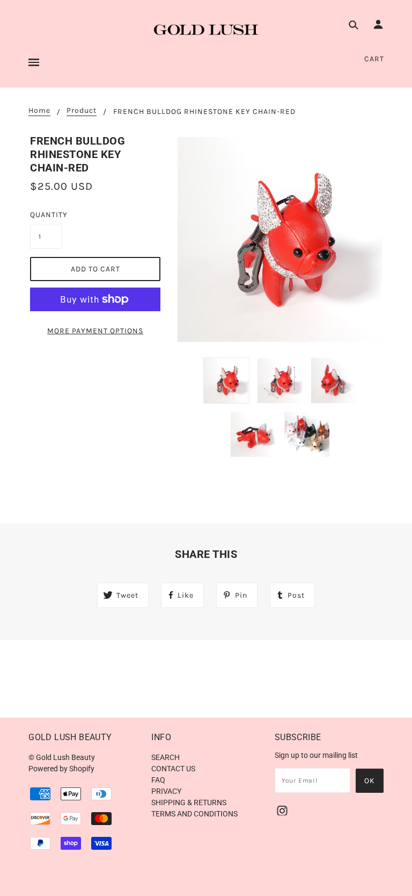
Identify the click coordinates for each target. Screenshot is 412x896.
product (82, 111)
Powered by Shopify (61, 768)
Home (39, 111)
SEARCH (165, 757)
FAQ (158, 780)
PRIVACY (166, 791)
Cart (374, 58)
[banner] (206, 29)
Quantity (46, 214)
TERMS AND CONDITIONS (194, 813)
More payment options (95, 330)
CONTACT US (173, 768)
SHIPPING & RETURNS (188, 802)
